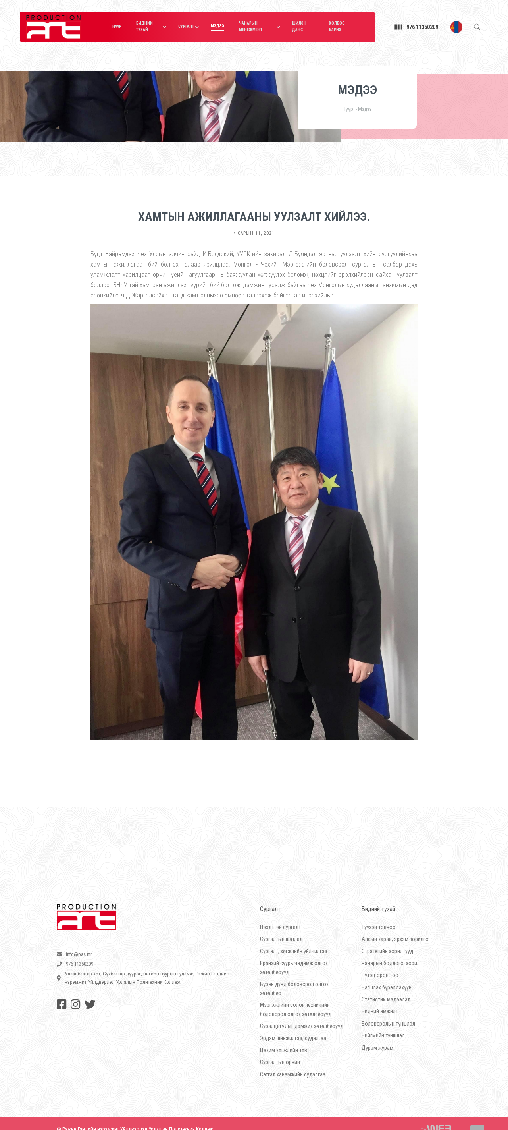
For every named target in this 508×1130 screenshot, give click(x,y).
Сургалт (186, 26)
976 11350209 (423, 27)
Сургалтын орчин (280, 1062)
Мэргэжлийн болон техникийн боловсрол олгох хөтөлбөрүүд (295, 1009)
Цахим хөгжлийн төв (283, 1050)
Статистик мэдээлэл (386, 999)
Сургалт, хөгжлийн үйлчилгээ (293, 951)
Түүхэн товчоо (379, 927)
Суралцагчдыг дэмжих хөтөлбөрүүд (301, 1026)
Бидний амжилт (380, 1011)
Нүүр (116, 26)
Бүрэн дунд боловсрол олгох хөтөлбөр (294, 988)
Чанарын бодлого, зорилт (392, 963)
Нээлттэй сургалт (280, 927)
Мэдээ (217, 26)
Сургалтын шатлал (281, 939)
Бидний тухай (144, 26)
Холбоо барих (337, 26)
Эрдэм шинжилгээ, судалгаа (293, 1038)
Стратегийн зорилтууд (387, 951)
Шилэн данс (299, 26)
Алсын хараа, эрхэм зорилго (395, 939)
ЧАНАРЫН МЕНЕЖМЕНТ (250, 26)
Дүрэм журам (377, 1048)
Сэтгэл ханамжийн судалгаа (292, 1074)
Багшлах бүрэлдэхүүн (387, 987)
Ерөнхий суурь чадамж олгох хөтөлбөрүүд (294, 967)
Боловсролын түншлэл (388, 1023)
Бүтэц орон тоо (380, 975)
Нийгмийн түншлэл (383, 1035)
